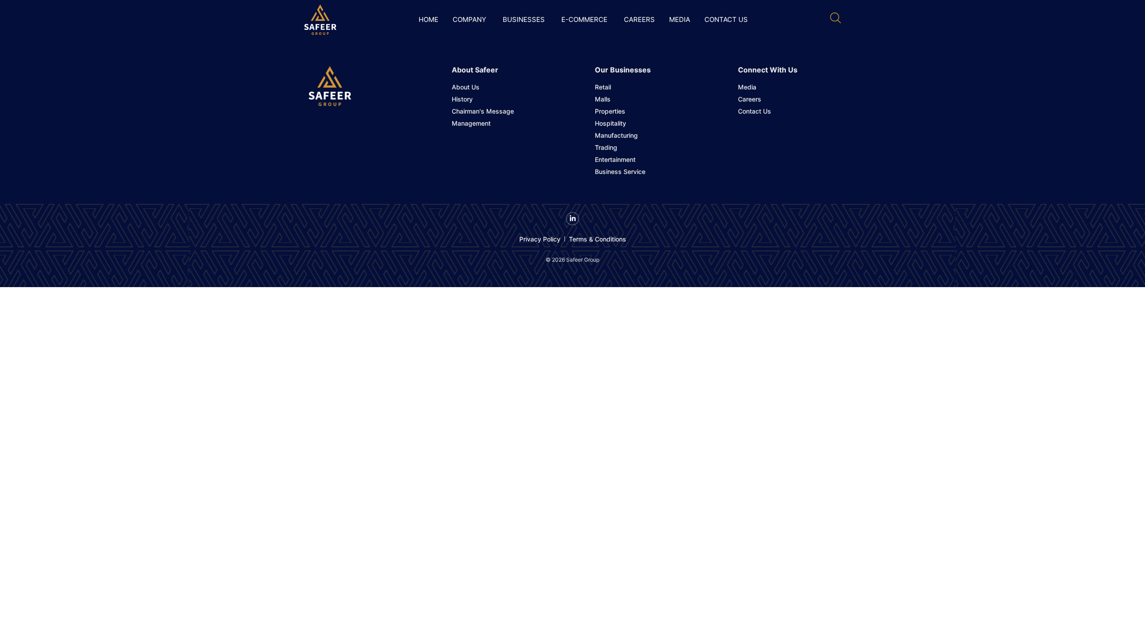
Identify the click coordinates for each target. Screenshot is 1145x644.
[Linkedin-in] (572, 218)
